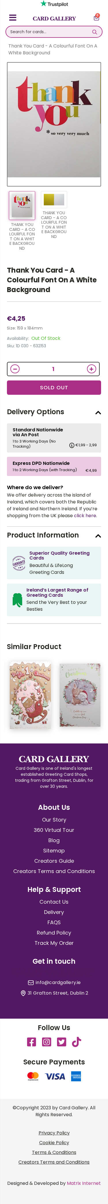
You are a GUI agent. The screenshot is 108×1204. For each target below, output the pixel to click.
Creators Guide (54, 860)
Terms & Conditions (54, 1152)
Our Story (54, 819)
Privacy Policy (54, 1133)
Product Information (43, 535)
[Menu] (12, 19)
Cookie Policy (54, 1142)
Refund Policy (54, 932)
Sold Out (54, 387)
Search (94, 31)
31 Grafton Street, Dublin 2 (58, 993)
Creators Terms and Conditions (54, 871)
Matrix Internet (84, 1183)
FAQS (54, 922)
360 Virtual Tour (54, 830)
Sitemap (54, 850)
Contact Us (54, 901)
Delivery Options (35, 411)
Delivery (54, 912)
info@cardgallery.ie (58, 982)
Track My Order (54, 943)
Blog (54, 840)
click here (85, 515)
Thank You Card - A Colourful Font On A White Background (51, 279)
